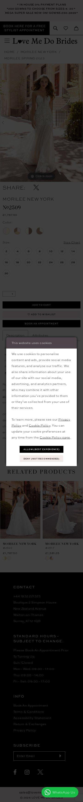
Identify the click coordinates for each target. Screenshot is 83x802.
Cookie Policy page (55, 437)
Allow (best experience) (42, 449)
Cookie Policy (39, 425)
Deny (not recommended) (41, 458)
